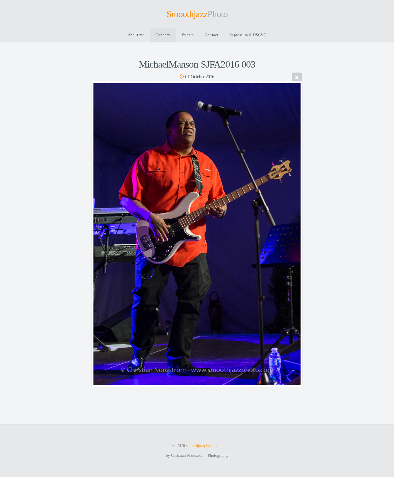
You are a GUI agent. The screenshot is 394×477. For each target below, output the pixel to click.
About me (136, 35)
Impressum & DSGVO (248, 35)
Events (188, 35)
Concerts (163, 35)
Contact (211, 35)
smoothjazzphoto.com (204, 445)
